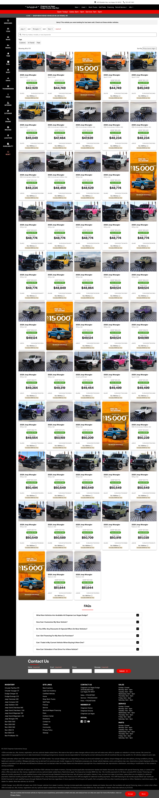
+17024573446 (90, 701)
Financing (110, 7)
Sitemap (45, 733)
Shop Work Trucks (49, 699)
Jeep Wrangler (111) (11, 719)
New (76, 7)
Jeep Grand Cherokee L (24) (14, 710)
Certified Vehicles (49, 694)
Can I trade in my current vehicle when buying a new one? (60, 642)
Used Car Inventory (49, 691)
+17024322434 (92, 698)
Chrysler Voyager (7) (12, 691)
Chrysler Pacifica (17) (12, 688)
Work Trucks (93, 7)
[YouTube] (88, 721)
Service (45, 708)
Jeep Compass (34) (11, 702)
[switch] (22, 43)
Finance (45, 705)
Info (130, 7)
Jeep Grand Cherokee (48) (14, 708)
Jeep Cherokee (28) (12, 699)
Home (28, 16)
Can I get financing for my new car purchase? (55, 636)
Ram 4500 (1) (9, 730)
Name (34, 667)
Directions (46, 719)
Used (83, 7)
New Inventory (48, 688)
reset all (58, 29)
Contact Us (46, 722)
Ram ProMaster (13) (11, 736)
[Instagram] (85, 721)
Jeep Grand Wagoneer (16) (14, 713)
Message (101, 667)
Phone (74, 667)
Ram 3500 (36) (10, 727)
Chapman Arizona (87, 711)
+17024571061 (90, 695)
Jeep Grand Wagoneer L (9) (14, 716)
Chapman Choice (86, 708)
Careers (45, 724)
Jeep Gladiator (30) (11, 705)
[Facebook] (81, 721)
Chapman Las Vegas (88, 714)
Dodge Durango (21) (12, 696)
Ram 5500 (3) (9, 733)
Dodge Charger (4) (11, 694)
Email (56, 667)
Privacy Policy (47, 730)
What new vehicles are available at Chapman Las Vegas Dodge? (62, 615)
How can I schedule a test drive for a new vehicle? (57, 649)
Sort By (139, 48)
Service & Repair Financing (52, 710)
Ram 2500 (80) (10, 724)
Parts (44, 713)
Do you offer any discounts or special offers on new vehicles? (61, 629)
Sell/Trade (102, 7)
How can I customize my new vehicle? (51, 622)
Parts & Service (120, 7)
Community (47, 727)
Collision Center (48, 716)
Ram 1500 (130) (10, 722)
